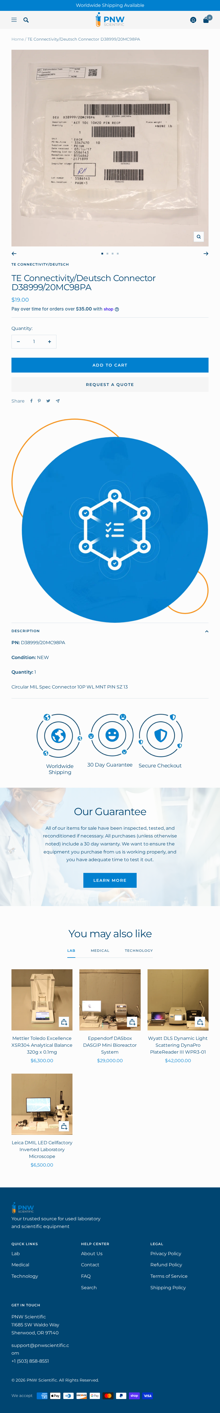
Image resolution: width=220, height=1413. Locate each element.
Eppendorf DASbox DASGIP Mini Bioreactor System (110, 1045)
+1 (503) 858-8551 (30, 1361)
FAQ (86, 1276)
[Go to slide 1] (102, 253)
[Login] (193, 21)
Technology (139, 951)
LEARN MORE (110, 880)
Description (25, 631)
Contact (90, 1264)
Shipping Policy (168, 1287)
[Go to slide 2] (107, 253)
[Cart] (206, 21)
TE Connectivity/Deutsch (40, 264)
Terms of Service (169, 1276)
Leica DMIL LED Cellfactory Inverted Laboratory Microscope (42, 1149)
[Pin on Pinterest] (39, 401)
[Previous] (13, 254)
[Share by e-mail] (58, 401)
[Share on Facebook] (31, 401)
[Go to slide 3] (112, 253)
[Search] (26, 21)
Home (17, 39)
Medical (100, 951)
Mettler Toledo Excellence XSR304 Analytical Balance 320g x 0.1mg (41, 1045)
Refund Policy (166, 1264)
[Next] (206, 254)
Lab (71, 951)
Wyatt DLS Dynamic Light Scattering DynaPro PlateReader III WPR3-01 (178, 1045)
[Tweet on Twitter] (48, 401)
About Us (92, 1253)
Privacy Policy (165, 1253)
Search (89, 1287)
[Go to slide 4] (118, 253)
